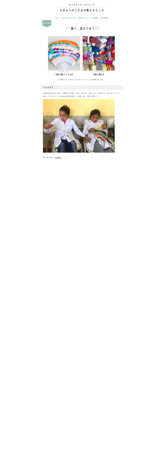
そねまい (58, 157)
